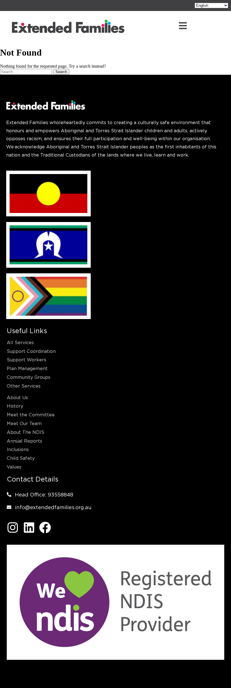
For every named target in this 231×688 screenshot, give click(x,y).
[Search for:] (26, 71)
